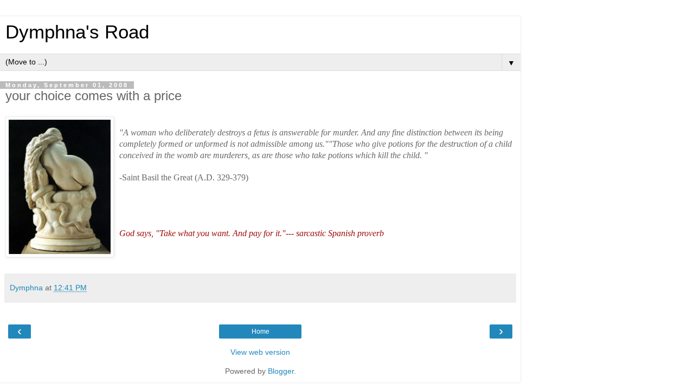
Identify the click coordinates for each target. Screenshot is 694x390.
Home (260, 331)
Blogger (281, 371)
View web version (260, 352)
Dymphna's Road (77, 32)
